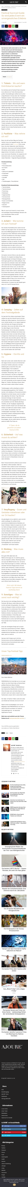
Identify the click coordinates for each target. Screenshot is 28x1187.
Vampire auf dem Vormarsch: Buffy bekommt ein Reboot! (14, 950)
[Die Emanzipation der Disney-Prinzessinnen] (14, 921)
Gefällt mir (22, 1126)
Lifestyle (3, 1166)
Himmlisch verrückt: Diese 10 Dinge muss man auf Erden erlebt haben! (18, 801)
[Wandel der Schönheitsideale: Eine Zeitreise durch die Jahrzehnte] (14, 881)
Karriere (3, 1161)
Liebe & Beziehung (6, 1163)
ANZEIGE (13, 992)
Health (3, 1159)
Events (7, 733)
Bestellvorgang (5, 1092)
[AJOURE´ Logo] (14, 2)
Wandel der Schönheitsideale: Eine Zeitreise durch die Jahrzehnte (14, 889)
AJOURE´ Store (5, 1094)
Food (2, 1154)
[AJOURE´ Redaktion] (6, 759)
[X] (6, 26)
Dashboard (4, 1096)
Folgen (23, 1129)
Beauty (3, 1145)
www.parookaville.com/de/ (16, 718)
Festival (11, 733)
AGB (2, 1089)
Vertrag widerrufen (5, 1098)
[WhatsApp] (13, 26)
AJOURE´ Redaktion (16, 745)
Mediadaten (4, 1113)
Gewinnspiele (4, 1157)
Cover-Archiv (4, 1108)
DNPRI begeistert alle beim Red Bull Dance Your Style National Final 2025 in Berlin (17, 809)
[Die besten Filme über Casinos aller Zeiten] (14, 961)
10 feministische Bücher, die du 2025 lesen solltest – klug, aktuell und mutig (18, 823)
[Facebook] (2, 26)
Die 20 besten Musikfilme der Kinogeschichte (14, 909)
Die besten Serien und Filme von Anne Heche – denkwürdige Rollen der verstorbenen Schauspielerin (14, 1012)
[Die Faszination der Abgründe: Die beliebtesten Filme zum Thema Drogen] (5, 795)
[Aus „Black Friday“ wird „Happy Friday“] (14, 981)
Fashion (3, 1148)
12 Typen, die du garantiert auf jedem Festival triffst (14, 427)
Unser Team (4, 1111)
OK (14, 1184)
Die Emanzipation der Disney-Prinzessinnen (14, 930)
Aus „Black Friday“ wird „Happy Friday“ (14, 990)
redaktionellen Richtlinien (19, 761)
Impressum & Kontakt (6, 1117)
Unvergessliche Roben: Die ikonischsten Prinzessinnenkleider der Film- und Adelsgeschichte (14, 848)
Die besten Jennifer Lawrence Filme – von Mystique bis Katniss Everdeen (14, 1034)
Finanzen (3, 1150)
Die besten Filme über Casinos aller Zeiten (14, 970)
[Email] (16, 26)
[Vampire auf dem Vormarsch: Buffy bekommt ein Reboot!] (14, 941)
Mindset (3, 1170)
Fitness (3, 1152)
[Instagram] (13, 773)
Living (2, 1168)
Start (2, 6)
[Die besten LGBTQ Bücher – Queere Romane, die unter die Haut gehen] (14, 861)
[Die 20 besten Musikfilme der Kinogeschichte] (14, 901)
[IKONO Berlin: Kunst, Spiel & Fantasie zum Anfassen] (5, 816)
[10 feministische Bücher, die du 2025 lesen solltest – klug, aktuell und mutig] (5, 823)
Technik (3, 1177)
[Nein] (26, 1182)
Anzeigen (9, 76)
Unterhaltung (7, 6)
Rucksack (15, 144)
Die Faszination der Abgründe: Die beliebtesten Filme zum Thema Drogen (17, 794)
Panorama (4, 1172)
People (3, 1174)
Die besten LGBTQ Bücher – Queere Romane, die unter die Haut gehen (14, 869)
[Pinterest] (9, 26)
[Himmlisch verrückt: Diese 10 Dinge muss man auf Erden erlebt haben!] (5, 802)
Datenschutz (4, 1115)
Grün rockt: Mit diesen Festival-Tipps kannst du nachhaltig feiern (14, 587)
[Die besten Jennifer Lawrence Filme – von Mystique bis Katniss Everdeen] (14, 1024)
